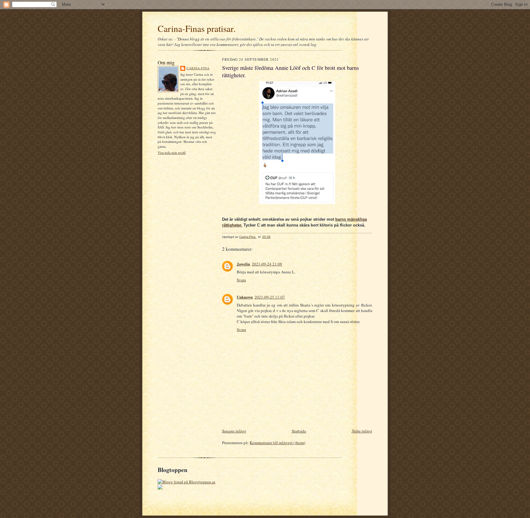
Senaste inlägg (234, 431)
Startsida (299, 431)
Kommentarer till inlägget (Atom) (277, 442)
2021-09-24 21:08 (267, 264)
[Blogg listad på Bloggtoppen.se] (186, 482)
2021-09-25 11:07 (270, 297)
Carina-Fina (197, 68)
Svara (241, 280)
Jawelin (243, 264)
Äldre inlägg (361, 431)
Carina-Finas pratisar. (197, 28)
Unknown (245, 297)
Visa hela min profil (172, 152)
